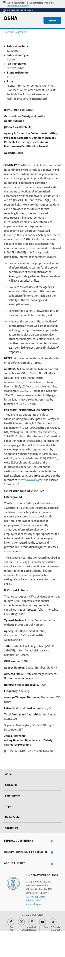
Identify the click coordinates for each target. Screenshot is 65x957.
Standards (11, 784)
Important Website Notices (29, 928)
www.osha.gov (33, 904)
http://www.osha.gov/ (31, 480)
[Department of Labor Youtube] (42, 922)
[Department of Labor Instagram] (31, 922)
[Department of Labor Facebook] (10, 922)
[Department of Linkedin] (53, 922)
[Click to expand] (32, 4)
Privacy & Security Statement (52, 928)
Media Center (13, 817)
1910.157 (11, 77)
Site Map (11, 928)
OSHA (10, 18)
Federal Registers (15, 32)
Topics (9, 806)
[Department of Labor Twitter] (21, 922)
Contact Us (11, 827)
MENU (52, 20)
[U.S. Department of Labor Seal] (13, 883)
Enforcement (12, 795)
